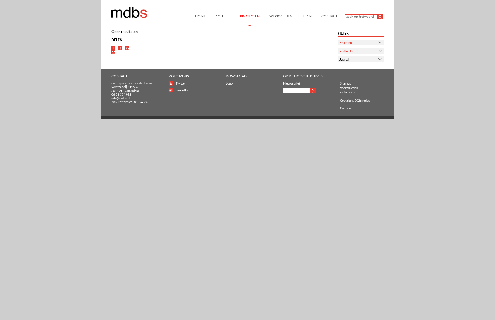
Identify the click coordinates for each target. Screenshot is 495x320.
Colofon (345, 108)
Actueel (222, 16)
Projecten (250, 16)
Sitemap (345, 83)
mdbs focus (348, 92)
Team (307, 16)
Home (200, 16)
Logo (229, 83)
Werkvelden (280, 16)
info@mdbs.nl (120, 98)
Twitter (181, 83)
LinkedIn (182, 90)
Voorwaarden (349, 88)
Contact (329, 16)
